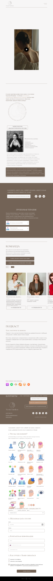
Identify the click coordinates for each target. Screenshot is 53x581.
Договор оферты (9, 417)
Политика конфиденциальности (11, 415)
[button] (26, 26)
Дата (9, 522)
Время (9, 528)
